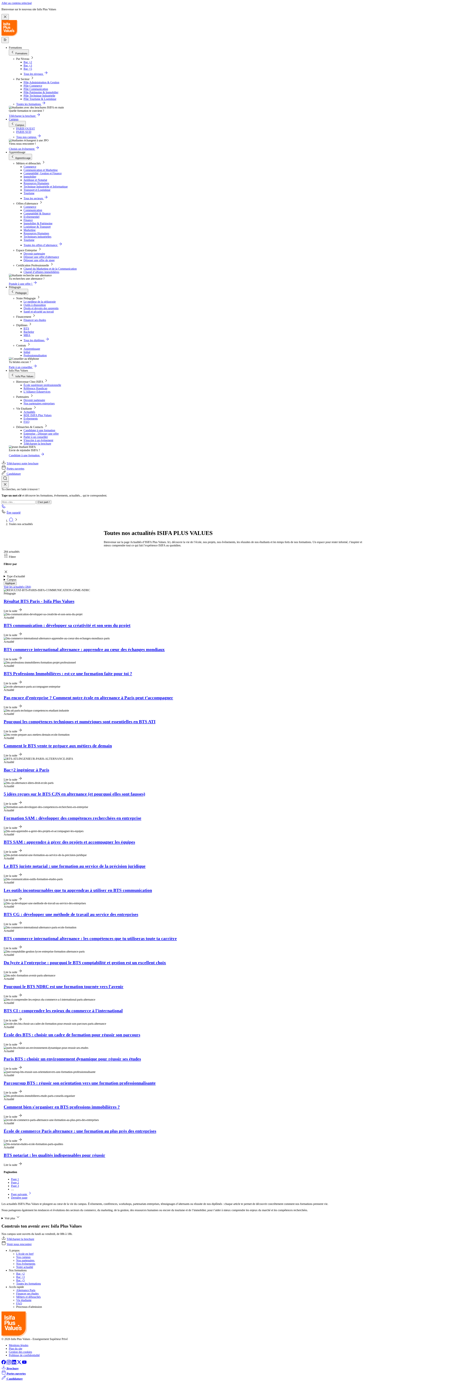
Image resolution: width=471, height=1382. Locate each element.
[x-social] (19, 1363)
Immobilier (30, 176)
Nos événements (25, 1263)
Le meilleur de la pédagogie (40, 301)
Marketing (30, 230)
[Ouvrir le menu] (5, 40)
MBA (27, 335)
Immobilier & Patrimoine (38, 223)
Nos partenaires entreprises (39, 403)
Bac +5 (28, 68)
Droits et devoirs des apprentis (41, 308)
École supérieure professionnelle (42, 385)
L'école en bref (24, 1253)
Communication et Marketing (41, 170)
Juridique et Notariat (35, 180)
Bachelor (29, 331)
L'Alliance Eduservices (37, 391)
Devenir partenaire (34, 253)
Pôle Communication (36, 89)
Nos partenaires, (25, 1260)
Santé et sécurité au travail (39, 311)
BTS (26, 328)
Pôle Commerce (33, 85)
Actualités (29, 411)
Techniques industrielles (37, 236)
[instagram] (9, 1363)
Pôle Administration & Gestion (41, 82)
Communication (33, 210)
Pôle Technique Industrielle (39, 95)
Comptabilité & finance (37, 213)
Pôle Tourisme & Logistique (40, 99)
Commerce (30, 166)
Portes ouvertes (15, 468)
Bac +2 (28, 62)
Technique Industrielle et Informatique (46, 186)
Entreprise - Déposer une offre (41, 433)
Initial (27, 352)
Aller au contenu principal (16, 3)
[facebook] (4, 1363)
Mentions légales (18, 1345)
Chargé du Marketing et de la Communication (50, 268)
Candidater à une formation (39, 430)
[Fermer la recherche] (5, 485)
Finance (28, 220)
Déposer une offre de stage (39, 260)
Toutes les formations (28, 1283)
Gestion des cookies (20, 1351)
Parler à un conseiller (36, 437)
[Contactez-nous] (3, 507)
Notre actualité (24, 1267)
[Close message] (5, 17)
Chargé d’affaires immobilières (41, 272)
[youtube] (24, 1363)
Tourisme (29, 193)
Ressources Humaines (36, 183)
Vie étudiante (23, 1300)
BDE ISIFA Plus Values (38, 415)
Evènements (31, 418)
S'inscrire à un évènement (38, 440)
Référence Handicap (35, 388)
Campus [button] (11, 579)
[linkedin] (14, 1363)
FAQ (26, 421)
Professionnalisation (35, 355)
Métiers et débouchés (28, 1296)
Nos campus (23, 1257)
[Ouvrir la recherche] (5, 479)
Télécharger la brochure (37, 443)
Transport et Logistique (37, 189)
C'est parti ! (44, 502)
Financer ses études (35, 320)
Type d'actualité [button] (16, 576)
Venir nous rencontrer (19, 1244)
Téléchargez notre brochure (22, 463)
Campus (13, 119)
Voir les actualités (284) (17, 586)
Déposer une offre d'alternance (41, 256)
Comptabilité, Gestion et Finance (43, 173)
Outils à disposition (35, 305)
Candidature (14, 473)
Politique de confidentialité (24, 1355)
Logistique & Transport (37, 226)
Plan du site (15, 1348)
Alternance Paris (25, 1290)
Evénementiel (31, 216)
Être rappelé (14, 512)
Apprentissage (32, 348)
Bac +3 (28, 65)
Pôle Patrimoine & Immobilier (41, 92)
